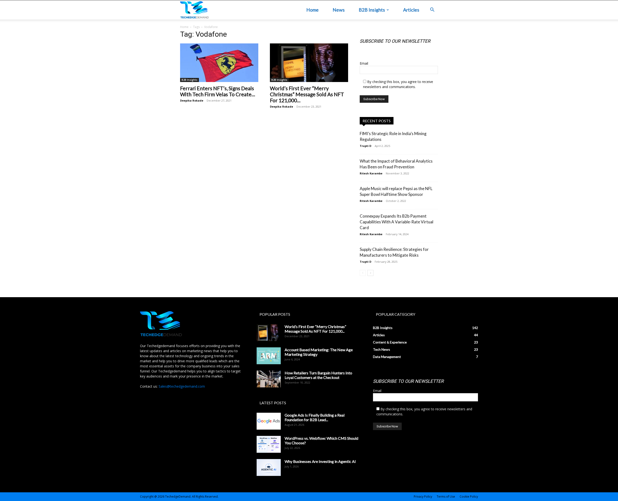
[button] (432, 10)
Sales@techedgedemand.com (182, 386)
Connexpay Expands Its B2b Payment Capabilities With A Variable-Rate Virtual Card (396, 221)
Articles (411, 10)
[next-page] (370, 273)
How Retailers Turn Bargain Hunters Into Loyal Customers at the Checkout (318, 375)
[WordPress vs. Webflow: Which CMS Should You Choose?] (269, 444)
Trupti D (365, 146)
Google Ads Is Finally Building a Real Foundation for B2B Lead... (314, 417)
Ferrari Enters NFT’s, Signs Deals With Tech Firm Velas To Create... (217, 91)
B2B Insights (372, 10)
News (339, 10)
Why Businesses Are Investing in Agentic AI (320, 461)
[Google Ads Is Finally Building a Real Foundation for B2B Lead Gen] (269, 421)
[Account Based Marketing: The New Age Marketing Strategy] (269, 355)
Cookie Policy (469, 496)
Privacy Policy (423, 496)
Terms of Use (446, 496)
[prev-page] (363, 273)
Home (312, 10)
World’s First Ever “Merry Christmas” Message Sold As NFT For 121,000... (307, 94)
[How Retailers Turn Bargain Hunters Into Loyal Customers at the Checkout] (269, 379)
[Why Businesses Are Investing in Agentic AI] (269, 467)
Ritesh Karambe (371, 173)
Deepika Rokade (191, 100)
